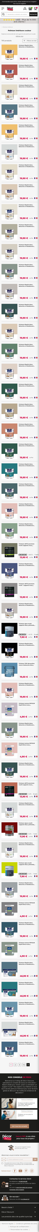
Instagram (32, 1171)
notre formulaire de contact (24, 1187)
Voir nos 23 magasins (19, 3)
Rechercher (33, 14)
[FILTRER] (37, 616)
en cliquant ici (25, 1199)
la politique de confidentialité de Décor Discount (19, 1165)
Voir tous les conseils (19, 1126)
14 (24, 1065)
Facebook (15, 1171)
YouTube (20, 1171)
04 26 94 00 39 (23, 1181)
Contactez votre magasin (17, 1189)
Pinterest (26, 1171)
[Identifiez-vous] (24, 8)
